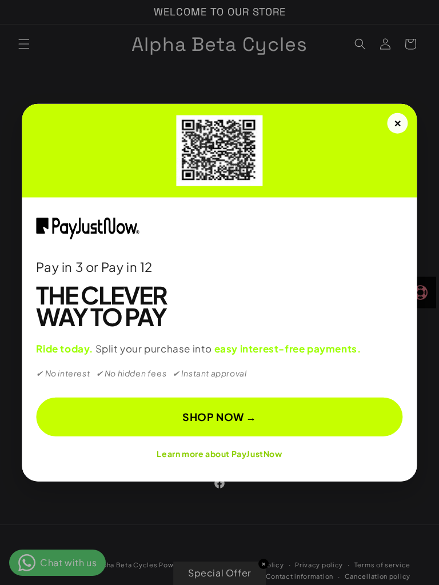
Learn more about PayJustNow (219, 453)
